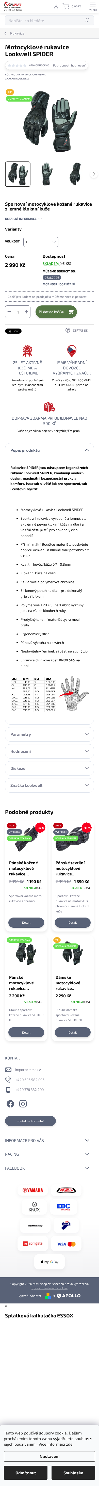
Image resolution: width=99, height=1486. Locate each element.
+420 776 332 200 (29, 1089)
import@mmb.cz (28, 1069)
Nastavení (49, 1456)
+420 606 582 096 (29, 1079)
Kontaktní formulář (30, 1121)
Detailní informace (21, 218)
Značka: (17, 78)
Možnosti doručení (59, 284)
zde (69, 1444)
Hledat (87, 20)
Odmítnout (25, 1472)
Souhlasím (73, 1472)
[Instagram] (22, 1103)
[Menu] (92, 6)
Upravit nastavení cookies (49, 1288)
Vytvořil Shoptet (30, 1295)
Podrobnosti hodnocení (69, 65)
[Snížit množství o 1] (9, 312)
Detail (26, 922)
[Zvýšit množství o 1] (26, 312)
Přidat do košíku (51, 311)
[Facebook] (9, 1103)
